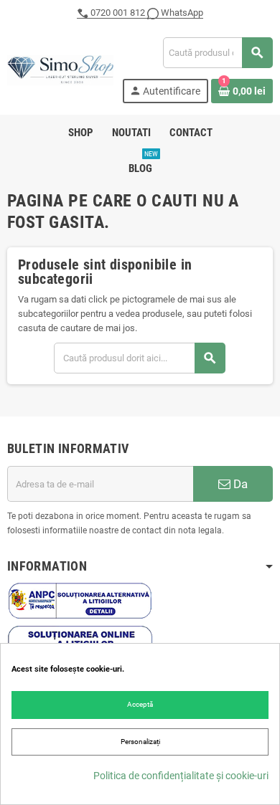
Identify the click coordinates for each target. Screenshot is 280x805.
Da (239, 484)
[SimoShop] (60, 69)
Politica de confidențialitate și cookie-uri (181, 775)
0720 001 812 (117, 12)
